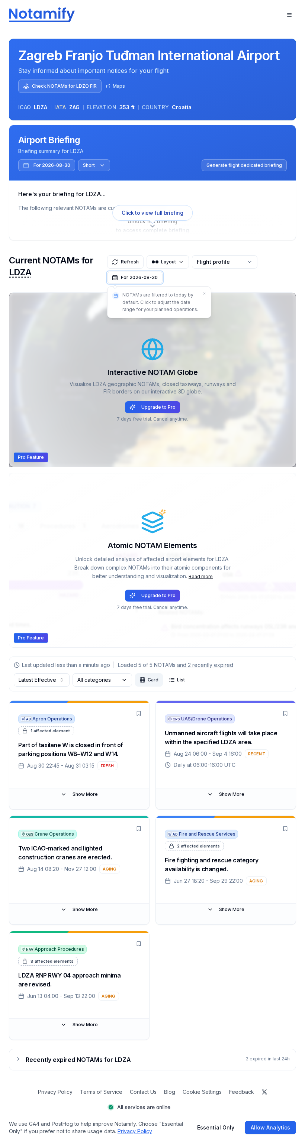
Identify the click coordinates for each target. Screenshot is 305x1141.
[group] (162, 680)
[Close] (204, 293)
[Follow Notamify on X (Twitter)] (264, 1092)
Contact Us (143, 1092)
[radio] (149, 680)
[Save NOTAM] (139, 713)
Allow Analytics (270, 1127)
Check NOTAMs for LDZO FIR (64, 86)
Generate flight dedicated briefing (244, 165)
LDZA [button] (20, 272)
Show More (85, 794)
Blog (169, 1092)
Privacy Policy (55, 1092)
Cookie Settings (202, 1092)
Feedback (241, 1092)
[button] (135, 277)
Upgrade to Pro (158, 407)
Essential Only (215, 1127)
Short (89, 165)
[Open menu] (289, 15)
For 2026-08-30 (51, 165)
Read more (201, 576)
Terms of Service (101, 1092)
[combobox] (42, 680)
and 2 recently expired (205, 665)
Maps (119, 86)
